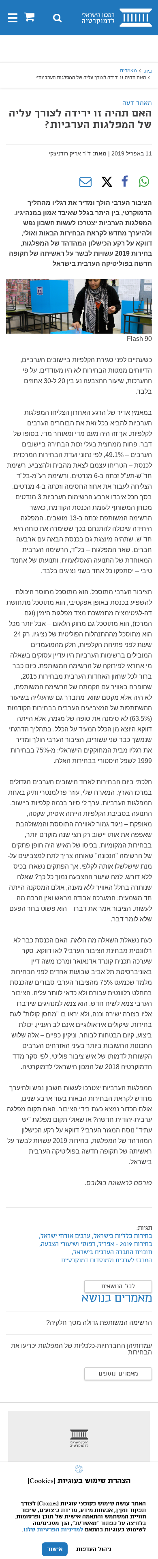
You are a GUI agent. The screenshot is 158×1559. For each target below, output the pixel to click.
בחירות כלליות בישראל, (121, 1236)
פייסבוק (124, 182)
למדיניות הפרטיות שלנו (53, 1529)
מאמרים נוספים (118, 1374)
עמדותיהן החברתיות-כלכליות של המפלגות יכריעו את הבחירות (81, 1349)
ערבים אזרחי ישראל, (64, 1236)
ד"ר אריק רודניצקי (70, 153)
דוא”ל (85, 182)
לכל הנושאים (118, 1287)
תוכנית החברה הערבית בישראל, (112, 1252)
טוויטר (105, 182)
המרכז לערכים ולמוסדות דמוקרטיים (106, 1261)
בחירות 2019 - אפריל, (123, 1244)
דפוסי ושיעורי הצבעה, (67, 1244)
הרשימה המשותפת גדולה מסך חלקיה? (99, 1322)
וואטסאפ (144, 182)
